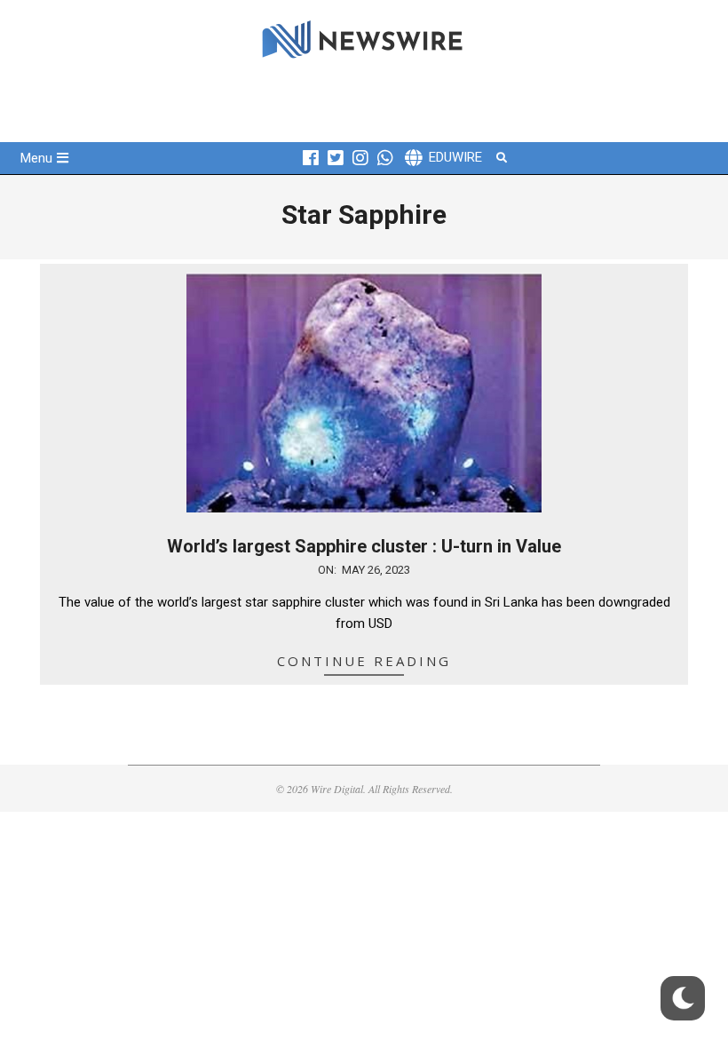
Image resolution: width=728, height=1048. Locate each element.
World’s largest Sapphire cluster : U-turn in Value (364, 546)
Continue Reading (364, 661)
